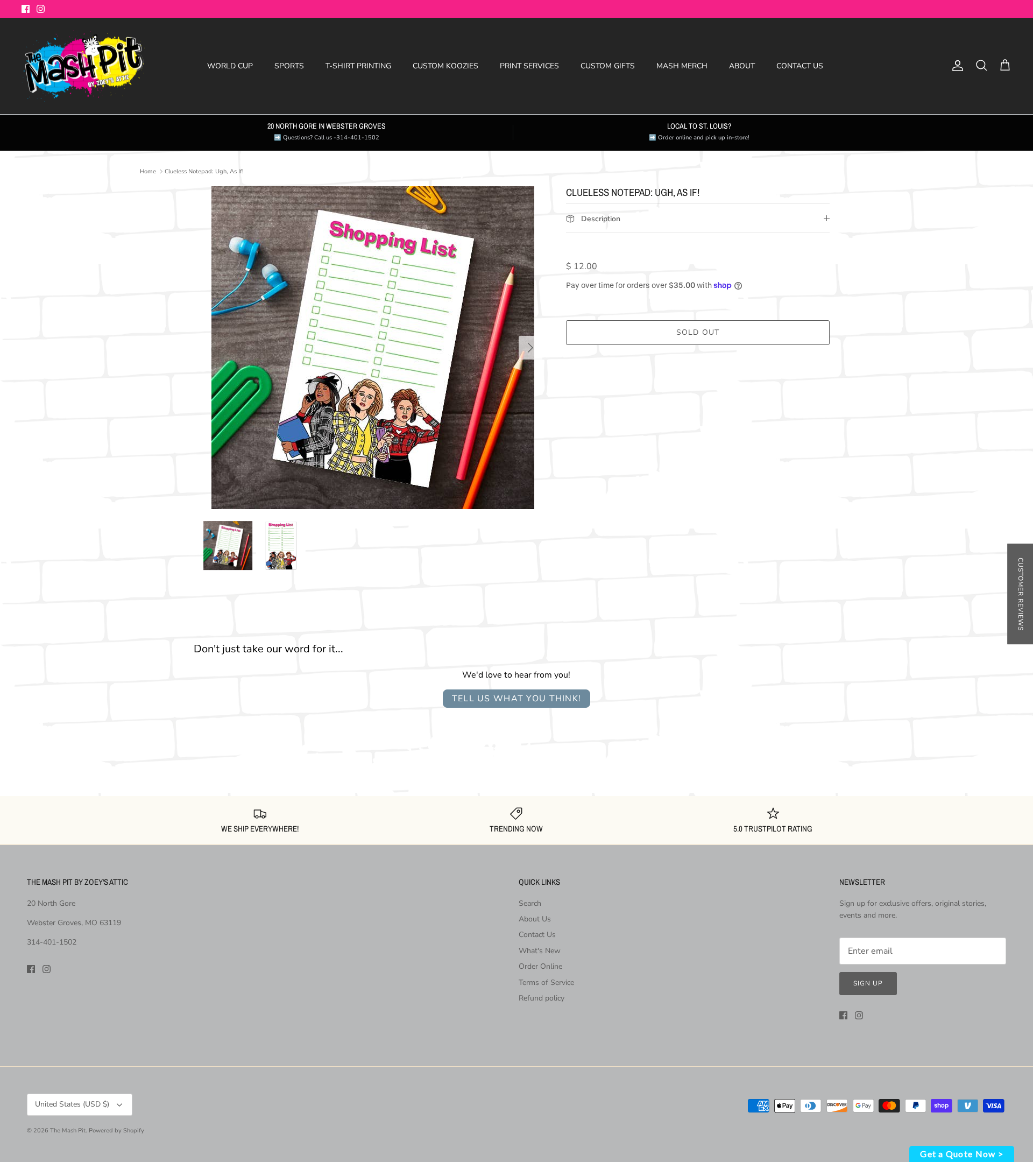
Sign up (868, 983)
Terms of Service (546, 982)
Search (530, 903)
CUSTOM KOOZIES (445, 66)
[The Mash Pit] (83, 66)
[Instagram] (41, 9)
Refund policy (541, 998)
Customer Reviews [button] (1020, 594)
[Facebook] (26, 9)
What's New (540, 951)
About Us (535, 919)
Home (148, 171)
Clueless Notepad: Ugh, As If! (204, 171)
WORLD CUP (230, 66)
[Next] (530, 348)
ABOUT (742, 66)
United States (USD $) (72, 1104)
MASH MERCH (681, 66)
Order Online (540, 966)
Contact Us (537, 934)
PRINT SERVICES (529, 66)
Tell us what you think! (516, 699)
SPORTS (289, 66)
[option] (372, 347)
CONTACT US (799, 66)
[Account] (955, 65)
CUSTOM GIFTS (608, 66)
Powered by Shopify (116, 1130)
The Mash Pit (68, 1130)
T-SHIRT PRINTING (358, 66)
